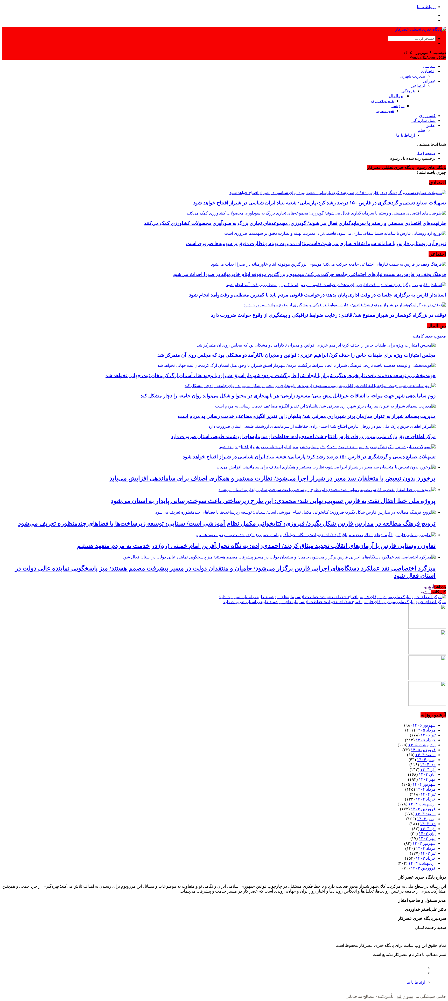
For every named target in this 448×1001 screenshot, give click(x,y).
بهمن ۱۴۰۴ (426, 759)
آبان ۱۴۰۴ (427, 774)
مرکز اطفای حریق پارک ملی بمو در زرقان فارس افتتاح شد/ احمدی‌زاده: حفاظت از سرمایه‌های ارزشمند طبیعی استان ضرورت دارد (303, 436)
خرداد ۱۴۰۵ (426, 740)
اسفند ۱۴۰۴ (425, 755)
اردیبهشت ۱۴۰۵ (422, 745)
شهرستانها (385, 110)
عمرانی (429, 81)
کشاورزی (427, 115)
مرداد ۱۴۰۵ (426, 730)
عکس (430, 125)
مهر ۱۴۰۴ (427, 779)
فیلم (421, 130)
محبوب (439, 336)
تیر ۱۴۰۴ (428, 794)
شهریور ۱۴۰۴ (424, 784)
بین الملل (396, 96)
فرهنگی (408, 91)
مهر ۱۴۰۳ (427, 838)
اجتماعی (418, 86)
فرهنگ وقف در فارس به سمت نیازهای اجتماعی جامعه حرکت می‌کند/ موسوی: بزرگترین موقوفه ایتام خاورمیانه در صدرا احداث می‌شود (309, 274)
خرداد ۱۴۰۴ (426, 799)
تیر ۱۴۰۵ (428, 735)
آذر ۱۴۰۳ (428, 828)
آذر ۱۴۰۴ (428, 769)
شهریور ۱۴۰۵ (424, 725)
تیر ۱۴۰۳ (428, 853)
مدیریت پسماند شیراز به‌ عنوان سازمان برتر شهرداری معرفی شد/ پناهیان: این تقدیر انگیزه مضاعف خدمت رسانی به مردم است (307, 416)
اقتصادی (428, 71)
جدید (428, 336)
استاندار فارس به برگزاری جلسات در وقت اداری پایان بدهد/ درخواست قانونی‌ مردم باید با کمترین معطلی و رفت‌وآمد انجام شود (317, 295)
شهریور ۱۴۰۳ (424, 843)
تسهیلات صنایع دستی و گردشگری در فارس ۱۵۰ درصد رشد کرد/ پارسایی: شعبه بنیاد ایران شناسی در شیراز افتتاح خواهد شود (319, 202)
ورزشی (397, 105)
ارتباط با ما (426, 6)
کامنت (418, 336)
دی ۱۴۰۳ (428, 823)
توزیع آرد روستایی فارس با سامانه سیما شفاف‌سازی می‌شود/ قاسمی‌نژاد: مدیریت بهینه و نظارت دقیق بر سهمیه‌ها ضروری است (316, 243)
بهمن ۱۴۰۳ (426, 819)
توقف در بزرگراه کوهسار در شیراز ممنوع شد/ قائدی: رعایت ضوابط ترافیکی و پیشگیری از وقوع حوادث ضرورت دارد (328, 315)
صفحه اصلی (425, 153)
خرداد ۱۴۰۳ (426, 858)
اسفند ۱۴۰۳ (425, 814)
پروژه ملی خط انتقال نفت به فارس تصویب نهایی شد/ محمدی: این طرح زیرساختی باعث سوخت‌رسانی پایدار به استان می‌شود (273, 501)
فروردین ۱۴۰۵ (423, 750)
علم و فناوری (382, 101)
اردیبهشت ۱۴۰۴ (422, 804)
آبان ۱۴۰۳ (427, 833)
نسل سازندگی (423, 120)
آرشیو (429, 587)
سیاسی (429, 66)
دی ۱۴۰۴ (428, 764)
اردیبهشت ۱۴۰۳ (422, 863)
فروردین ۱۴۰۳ (423, 868)
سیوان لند (405, 996)
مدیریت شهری (412, 76)
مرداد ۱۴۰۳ (426, 848)
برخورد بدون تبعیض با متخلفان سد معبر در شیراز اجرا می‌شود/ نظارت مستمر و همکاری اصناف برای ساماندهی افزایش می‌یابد (272, 478)
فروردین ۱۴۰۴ (423, 809)
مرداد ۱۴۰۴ (426, 789)
